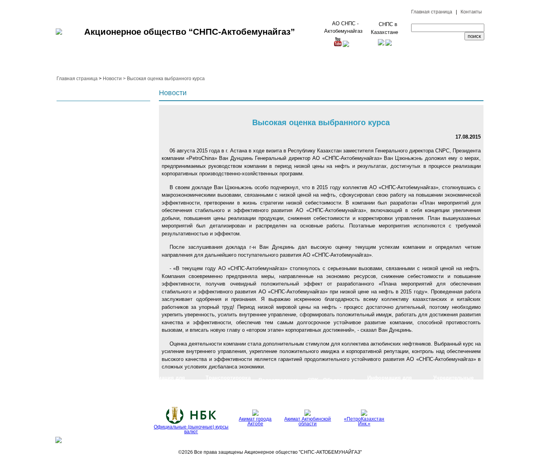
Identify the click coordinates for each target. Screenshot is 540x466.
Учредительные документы (453, 380)
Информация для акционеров (389, 380)
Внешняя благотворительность (373, 64)
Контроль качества (231, 64)
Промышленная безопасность (188, 64)
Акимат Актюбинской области (307, 421)
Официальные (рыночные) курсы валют (191, 429)
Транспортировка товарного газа (228, 380)
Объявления (339, 380)
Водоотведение (278, 380)
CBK (313, 380)
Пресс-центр (416, 64)
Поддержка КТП (263, 64)
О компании (69, 64)
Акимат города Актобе (255, 421)
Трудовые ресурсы (100, 64)
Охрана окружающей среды (139, 64)
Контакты (471, 12)
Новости (112, 78)
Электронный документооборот (456, 64)
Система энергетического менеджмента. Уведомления (87, 380)
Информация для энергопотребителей (162, 380)
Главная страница (431, 12)
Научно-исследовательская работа (311, 64)
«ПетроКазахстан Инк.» (364, 421)
